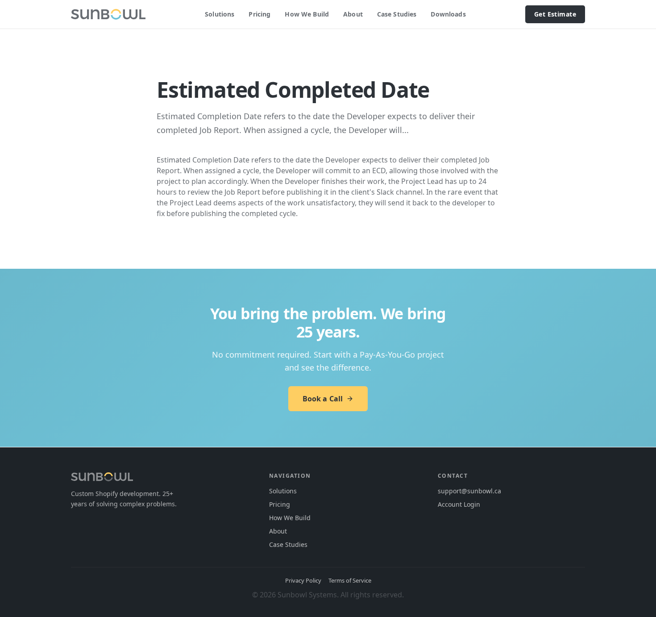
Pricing (259, 14)
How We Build (307, 14)
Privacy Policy (303, 580)
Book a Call (323, 399)
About (353, 14)
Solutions (219, 14)
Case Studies (397, 14)
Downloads (448, 14)
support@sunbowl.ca (469, 491)
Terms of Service (349, 580)
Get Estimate (555, 14)
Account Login (459, 504)
